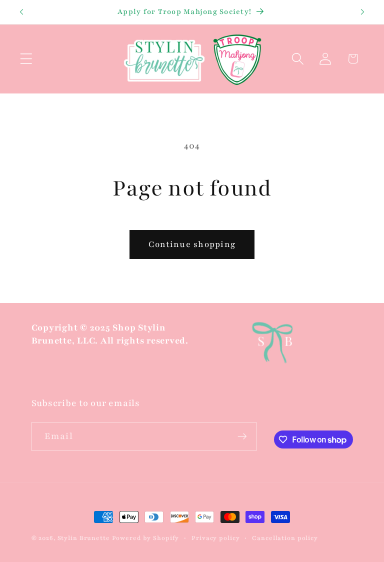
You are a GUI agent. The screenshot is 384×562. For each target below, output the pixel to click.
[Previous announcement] (21, 12)
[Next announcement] (363, 12)
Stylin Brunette (84, 538)
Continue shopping (192, 244)
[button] (26, 58)
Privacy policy (216, 538)
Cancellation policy (285, 538)
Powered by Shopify (146, 538)
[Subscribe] (242, 436)
